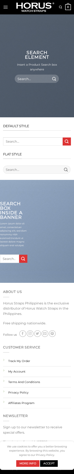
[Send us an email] (45, 333)
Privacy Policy (18, 392)
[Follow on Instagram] (30, 333)
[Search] (60, 7)
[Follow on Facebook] (22, 333)
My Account (16, 371)
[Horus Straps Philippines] (35, 7)
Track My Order (19, 361)
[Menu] (5, 7)
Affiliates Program (21, 403)
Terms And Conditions (24, 382)
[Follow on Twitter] (37, 333)
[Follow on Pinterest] (52, 333)
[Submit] (54, 79)
